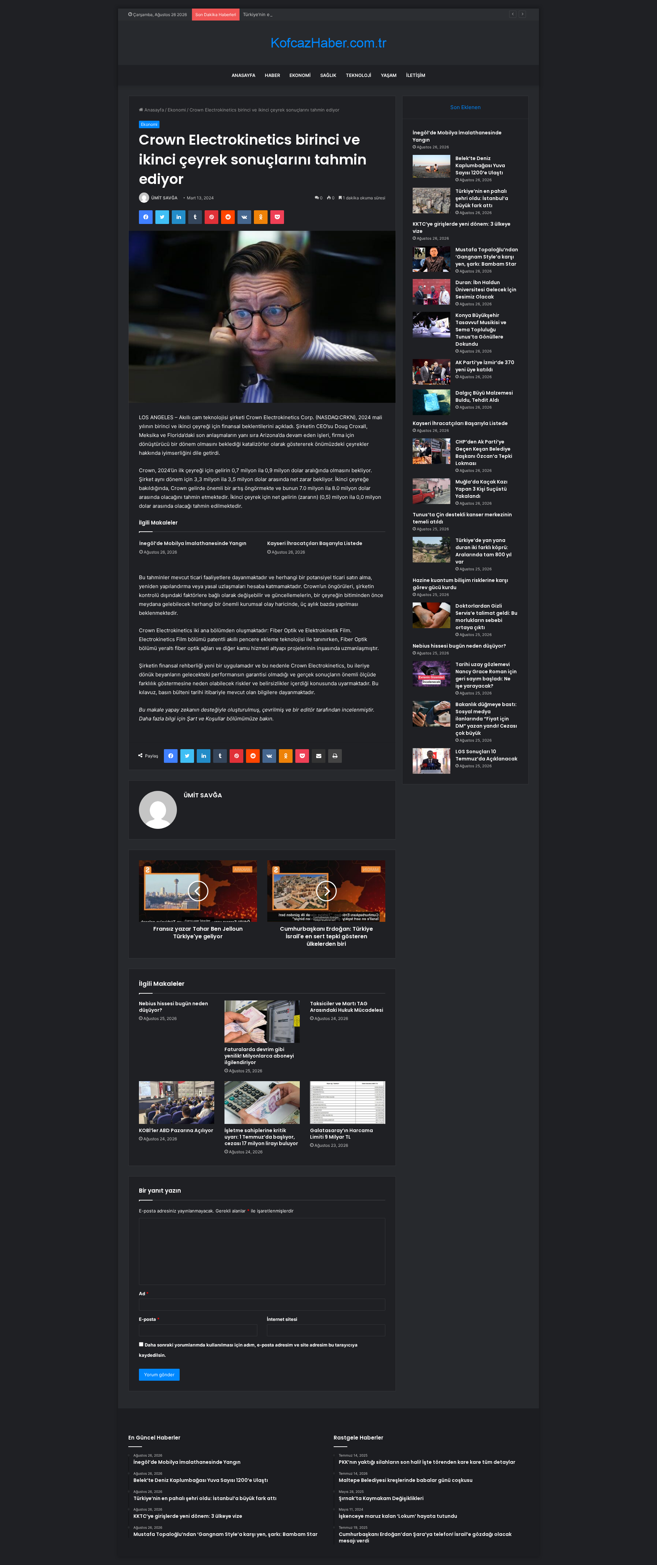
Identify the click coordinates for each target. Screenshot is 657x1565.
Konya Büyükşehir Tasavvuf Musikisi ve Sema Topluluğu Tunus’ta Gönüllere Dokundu (480, 329)
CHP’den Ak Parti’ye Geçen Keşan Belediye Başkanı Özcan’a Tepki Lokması (483, 452)
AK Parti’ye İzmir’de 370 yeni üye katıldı (484, 366)
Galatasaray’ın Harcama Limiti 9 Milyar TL (341, 1133)
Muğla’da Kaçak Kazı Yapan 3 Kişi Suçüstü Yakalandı (481, 489)
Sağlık (328, 75)
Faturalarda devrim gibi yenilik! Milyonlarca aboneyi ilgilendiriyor (259, 1056)
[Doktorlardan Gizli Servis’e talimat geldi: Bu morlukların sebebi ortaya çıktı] (431, 615)
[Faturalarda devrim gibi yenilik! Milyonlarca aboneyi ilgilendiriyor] (262, 1021)
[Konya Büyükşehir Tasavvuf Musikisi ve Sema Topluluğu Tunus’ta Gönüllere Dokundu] (431, 324)
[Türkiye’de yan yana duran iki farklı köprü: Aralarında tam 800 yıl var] (431, 549)
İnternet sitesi (282, 1319)
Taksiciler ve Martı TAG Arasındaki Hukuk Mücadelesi (346, 1006)
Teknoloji (358, 75)
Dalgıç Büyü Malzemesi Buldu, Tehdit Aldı (484, 396)
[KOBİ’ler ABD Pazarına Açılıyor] (176, 1102)
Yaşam (389, 75)
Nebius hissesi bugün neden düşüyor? (173, 1006)
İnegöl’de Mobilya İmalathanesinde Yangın (192, 543)
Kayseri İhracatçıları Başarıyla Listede (314, 543)
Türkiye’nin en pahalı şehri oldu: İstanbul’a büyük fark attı (303, 14)
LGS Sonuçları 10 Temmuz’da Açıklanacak (486, 755)
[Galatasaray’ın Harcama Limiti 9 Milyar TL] (347, 1102)
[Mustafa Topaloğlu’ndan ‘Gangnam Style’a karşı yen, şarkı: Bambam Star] (431, 259)
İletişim (415, 75)
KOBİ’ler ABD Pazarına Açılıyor (176, 1130)
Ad (144, 1293)
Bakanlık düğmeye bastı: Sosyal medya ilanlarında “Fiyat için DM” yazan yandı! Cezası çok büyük (486, 719)
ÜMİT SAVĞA (164, 197)
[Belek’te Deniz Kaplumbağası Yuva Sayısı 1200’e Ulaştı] (431, 166)
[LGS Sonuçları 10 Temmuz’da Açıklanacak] (431, 761)
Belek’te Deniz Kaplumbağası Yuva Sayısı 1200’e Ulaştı (480, 165)
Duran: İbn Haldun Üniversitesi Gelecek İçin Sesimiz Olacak (485, 289)
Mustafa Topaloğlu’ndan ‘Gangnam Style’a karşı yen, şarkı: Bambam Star (486, 256)
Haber (272, 75)
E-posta (149, 1319)
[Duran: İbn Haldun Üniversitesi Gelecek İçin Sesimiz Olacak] (431, 292)
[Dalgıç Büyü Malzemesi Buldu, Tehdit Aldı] (431, 402)
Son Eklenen (465, 107)
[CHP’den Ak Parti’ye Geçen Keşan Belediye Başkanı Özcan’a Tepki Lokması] (431, 451)
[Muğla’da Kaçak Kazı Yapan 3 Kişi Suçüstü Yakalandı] (431, 491)
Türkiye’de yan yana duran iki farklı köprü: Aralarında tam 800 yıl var (483, 551)
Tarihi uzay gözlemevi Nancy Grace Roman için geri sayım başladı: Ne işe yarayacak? (486, 675)
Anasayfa (243, 75)
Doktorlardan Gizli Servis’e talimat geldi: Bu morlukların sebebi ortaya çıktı (486, 616)
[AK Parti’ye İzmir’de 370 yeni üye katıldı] (431, 372)
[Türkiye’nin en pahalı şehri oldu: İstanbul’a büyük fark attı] (431, 200)
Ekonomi (300, 75)
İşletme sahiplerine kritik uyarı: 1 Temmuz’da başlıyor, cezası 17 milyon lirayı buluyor (261, 1137)
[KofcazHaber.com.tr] (328, 43)
